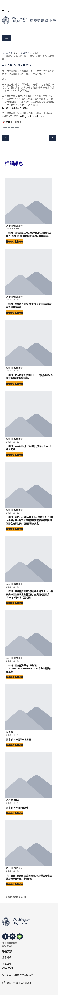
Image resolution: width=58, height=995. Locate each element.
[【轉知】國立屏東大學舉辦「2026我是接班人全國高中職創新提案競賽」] (28, 342)
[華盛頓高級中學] (29, 19)
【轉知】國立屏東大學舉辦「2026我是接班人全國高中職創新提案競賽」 (29, 377)
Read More (14, 241)
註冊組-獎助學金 (14, 868)
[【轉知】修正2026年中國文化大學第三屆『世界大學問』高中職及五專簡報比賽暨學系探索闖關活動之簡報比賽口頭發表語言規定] (28, 484)
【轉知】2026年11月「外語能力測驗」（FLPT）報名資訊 (29, 448)
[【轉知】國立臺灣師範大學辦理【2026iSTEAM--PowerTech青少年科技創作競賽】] (28, 633)
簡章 (8, 122)
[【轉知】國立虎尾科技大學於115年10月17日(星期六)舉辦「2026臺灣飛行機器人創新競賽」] (28, 200)
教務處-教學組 (13, 800)
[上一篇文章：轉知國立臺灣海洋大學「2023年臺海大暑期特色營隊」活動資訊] (5, 138)
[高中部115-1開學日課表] (28, 775)
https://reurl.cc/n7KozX (15, 107)
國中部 (9, 732)
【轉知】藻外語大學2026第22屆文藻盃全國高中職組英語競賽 (29, 306)
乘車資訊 (6, 957)
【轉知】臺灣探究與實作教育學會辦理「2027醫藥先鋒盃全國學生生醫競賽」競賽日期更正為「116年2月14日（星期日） (29, 594)
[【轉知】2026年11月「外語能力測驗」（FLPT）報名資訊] (28, 413)
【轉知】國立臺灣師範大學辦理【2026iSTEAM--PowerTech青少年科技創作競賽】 (28, 668)
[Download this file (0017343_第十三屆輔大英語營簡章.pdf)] (4, 122)
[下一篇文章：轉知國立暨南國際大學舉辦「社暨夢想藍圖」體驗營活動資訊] (52, 138)
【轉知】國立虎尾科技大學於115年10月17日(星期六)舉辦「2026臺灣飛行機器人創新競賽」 (29, 235)
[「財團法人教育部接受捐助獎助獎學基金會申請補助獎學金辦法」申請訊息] (28, 843)
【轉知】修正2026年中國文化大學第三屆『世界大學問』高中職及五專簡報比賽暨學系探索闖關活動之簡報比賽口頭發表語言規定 (29, 520)
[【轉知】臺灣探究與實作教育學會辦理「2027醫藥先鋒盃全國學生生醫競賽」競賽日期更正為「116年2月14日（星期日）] (28, 558)
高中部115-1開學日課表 (17, 807)
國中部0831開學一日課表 (18, 739)
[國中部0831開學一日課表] (28, 707)
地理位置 (6, 963)
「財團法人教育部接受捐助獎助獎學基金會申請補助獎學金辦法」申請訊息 (29, 877)
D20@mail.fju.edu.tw (31, 116)
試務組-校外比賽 (14, 225)
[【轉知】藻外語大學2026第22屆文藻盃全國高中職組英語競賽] (28, 271)
